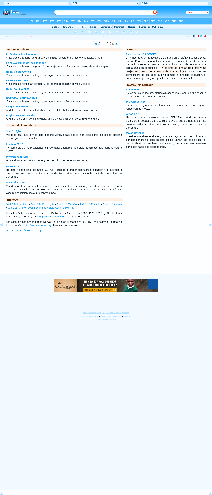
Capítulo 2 (22, 37)
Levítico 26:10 (14, 144)
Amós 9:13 (12, 166)
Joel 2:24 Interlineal (17, 204)
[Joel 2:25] (208, 231)
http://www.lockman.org (52, 216)
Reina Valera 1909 (17, 80)
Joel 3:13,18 (13, 131)
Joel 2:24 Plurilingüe (42, 204)
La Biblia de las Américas (21, 54)
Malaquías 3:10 (15, 182)
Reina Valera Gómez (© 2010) (23, 230)
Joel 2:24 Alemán (113, 204)
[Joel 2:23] (3, 231)
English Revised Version (21, 115)
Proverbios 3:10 (136, 101)
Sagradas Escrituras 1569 (22, 98)
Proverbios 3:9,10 (17, 157)
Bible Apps (54, 207)
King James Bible (17, 106)
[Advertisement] (106, 255)
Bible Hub (68, 207)
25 (189, 71)
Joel (14, 37)
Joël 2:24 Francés (90, 204)
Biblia (8, 37)
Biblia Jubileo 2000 (17, 89)
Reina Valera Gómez (18, 71)
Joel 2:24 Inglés (37, 207)
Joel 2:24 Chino (17, 207)
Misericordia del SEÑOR (141, 54)
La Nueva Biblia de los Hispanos (26, 63)
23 (130, 57)
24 (160, 67)
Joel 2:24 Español (67, 204)
